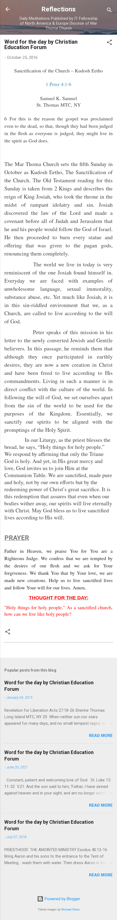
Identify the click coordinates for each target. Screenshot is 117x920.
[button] (109, 43)
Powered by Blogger (62, 898)
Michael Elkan (70, 909)
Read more (101, 735)
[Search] (109, 11)
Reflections (58, 9)
